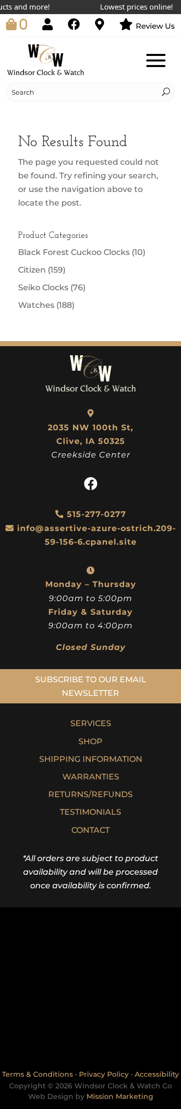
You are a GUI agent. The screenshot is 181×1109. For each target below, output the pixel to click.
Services (90, 723)
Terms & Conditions (37, 1074)
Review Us (155, 26)
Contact (90, 830)
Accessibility (157, 1074)
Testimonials (90, 812)
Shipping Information (90, 759)
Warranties (90, 776)
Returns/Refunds (90, 794)
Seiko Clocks (43, 287)
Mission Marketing (119, 1096)
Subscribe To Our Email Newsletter (90, 686)
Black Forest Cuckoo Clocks (74, 252)
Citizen (32, 270)
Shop (90, 741)
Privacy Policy (104, 1074)
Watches (36, 305)
